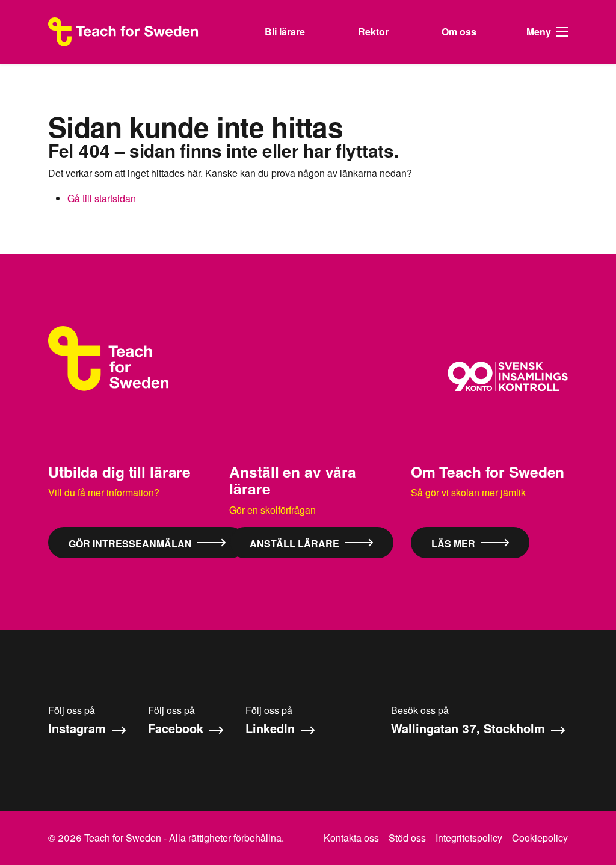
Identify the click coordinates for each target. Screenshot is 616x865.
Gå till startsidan (101, 198)
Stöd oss (407, 838)
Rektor (373, 31)
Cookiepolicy (540, 838)
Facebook (177, 728)
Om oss (459, 31)
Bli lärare (285, 31)
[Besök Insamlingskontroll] (508, 377)
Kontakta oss (351, 838)
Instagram (78, 728)
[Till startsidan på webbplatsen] (108, 358)
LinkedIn (271, 728)
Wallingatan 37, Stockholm (470, 728)
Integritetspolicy (469, 838)
